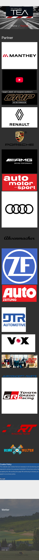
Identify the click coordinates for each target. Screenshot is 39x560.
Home (14, 25)
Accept (2, 479)
